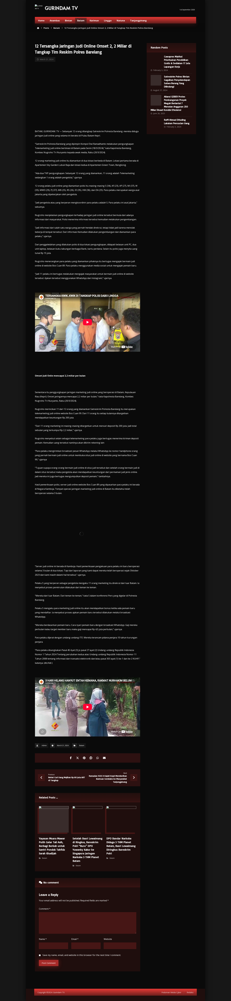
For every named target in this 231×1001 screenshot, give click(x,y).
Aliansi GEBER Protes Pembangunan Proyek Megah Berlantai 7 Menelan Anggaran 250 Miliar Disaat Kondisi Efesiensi (169, 103)
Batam (81, 745)
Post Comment (49, 963)
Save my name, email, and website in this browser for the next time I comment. (82, 955)
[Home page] (38, 28)
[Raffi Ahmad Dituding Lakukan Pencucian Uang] (156, 123)
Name (43, 939)
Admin (44, 745)
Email (74, 939)
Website (108, 939)
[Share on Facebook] (71, 758)
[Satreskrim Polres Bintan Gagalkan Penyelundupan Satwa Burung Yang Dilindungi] (156, 80)
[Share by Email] (104, 758)
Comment (44, 908)
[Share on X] (77, 758)
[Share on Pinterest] (84, 758)
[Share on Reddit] (91, 758)
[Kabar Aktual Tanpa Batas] (39, 9)
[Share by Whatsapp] (97, 758)
